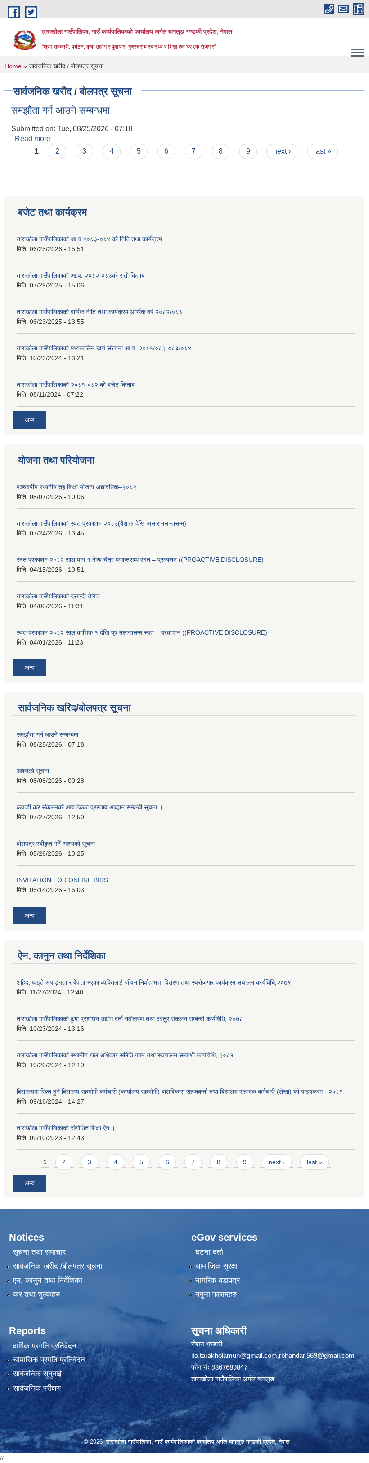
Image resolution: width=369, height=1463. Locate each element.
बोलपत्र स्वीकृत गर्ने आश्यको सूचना (56, 843)
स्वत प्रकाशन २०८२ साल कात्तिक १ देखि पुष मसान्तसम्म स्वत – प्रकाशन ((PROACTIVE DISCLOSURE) (142, 632)
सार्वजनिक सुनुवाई (37, 1374)
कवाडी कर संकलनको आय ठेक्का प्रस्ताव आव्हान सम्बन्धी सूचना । (90, 807)
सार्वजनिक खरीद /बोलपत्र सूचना (58, 1266)
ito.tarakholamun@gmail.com (234, 1355)
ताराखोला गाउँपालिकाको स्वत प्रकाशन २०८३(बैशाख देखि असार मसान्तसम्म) (101, 523)
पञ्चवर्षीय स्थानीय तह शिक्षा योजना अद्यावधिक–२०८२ (76, 487)
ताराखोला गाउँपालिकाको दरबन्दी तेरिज (58, 596)
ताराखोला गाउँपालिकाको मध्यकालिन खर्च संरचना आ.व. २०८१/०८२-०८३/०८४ (104, 348)
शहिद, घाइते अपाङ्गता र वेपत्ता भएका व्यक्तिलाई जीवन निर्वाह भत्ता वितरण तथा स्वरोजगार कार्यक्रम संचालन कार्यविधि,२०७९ (154, 982)
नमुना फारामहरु (216, 1294)
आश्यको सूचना (33, 770)
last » (322, 151)
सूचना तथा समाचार (39, 1252)
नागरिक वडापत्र (217, 1280)
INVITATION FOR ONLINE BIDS (62, 880)
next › (282, 151)
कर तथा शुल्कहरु (36, 1294)
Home (13, 66)
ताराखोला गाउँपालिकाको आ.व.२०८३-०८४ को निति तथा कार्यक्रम (89, 239)
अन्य (30, 420)
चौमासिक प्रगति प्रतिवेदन (49, 1360)
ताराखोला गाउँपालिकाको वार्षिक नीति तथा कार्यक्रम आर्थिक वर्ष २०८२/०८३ (99, 311)
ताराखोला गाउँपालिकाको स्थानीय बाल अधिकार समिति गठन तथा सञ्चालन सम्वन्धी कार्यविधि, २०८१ (125, 1055)
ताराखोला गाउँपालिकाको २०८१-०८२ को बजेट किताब (76, 384)
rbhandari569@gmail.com (317, 1355)
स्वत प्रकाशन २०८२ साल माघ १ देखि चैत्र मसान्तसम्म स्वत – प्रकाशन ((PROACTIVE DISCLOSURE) (140, 559)
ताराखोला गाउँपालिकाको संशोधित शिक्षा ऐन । (66, 1128)
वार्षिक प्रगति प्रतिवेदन (44, 1346)
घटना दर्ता (209, 1252)
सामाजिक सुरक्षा (216, 1266)
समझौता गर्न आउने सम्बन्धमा (60, 110)
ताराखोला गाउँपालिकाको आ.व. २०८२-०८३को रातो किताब (80, 275)
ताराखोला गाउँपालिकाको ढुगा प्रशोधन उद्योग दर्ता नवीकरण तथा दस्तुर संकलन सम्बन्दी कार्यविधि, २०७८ (130, 1018)
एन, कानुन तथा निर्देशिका (47, 1280)
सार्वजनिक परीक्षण (37, 1388)
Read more (32, 138)
